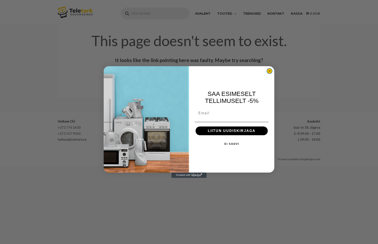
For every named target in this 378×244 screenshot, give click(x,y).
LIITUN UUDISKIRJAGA (232, 131)
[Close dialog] (269, 71)
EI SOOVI (231, 143)
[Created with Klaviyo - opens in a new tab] (189, 175)
